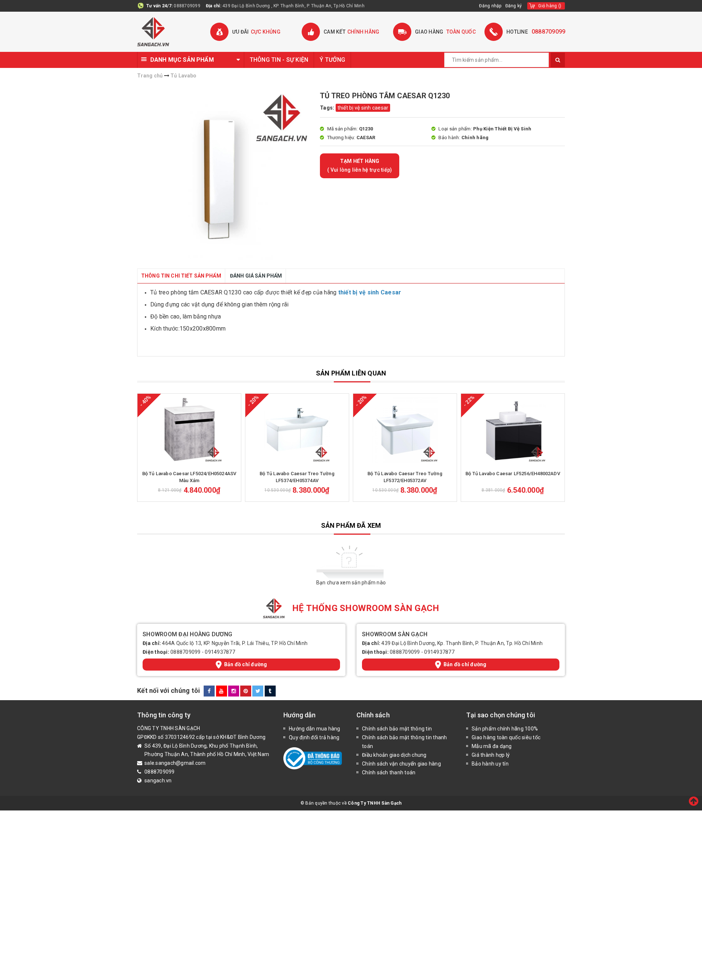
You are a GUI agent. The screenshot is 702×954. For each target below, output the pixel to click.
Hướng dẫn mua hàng (314, 729)
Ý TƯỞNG (332, 59)
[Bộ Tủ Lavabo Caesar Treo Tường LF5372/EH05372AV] (405, 430)
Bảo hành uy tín (490, 764)
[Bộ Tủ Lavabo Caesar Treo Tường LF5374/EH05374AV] (297, 430)
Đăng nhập (490, 5)
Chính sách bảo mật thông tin (397, 729)
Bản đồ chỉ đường (245, 664)
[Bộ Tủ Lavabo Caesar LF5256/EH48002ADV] (513, 430)
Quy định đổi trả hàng (314, 737)
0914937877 (220, 652)
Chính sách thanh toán (388, 772)
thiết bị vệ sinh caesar (363, 108)
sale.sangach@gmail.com (175, 763)
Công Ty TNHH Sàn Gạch (374, 803)
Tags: (328, 108)
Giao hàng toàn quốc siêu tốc (506, 737)
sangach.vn (158, 780)
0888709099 (187, 5)
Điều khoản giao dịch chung (394, 755)
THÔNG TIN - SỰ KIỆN (279, 59)
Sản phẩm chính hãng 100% (505, 729)
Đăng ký (513, 5)
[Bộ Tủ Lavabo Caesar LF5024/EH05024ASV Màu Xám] (189, 430)
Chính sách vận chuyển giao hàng (401, 764)
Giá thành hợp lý (491, 755)
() (549, 5)
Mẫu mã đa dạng (492, 746)
